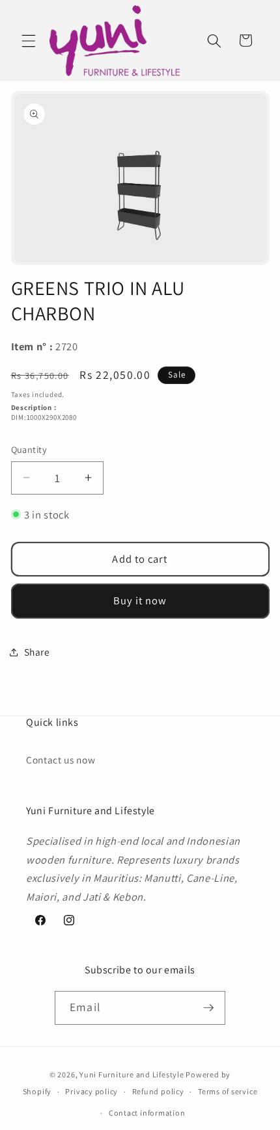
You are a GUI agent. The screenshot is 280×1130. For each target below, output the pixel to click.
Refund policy (158, 1091)
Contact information (147, 1113)
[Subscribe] (208, 1008)
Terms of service (227, 1091)
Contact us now (60, 759)
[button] (28, 40)
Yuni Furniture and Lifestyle (131, 1074)
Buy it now (140, 600)
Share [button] (37, 651)
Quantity (29, 449)
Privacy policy (91, 1091)
